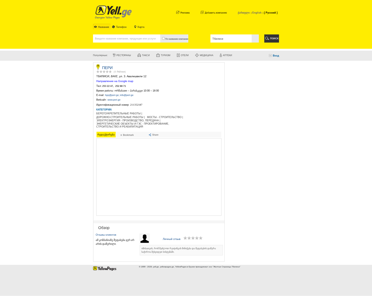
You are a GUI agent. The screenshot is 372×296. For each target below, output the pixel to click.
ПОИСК (274, 38)
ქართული (244, 12)
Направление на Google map (114, 81)
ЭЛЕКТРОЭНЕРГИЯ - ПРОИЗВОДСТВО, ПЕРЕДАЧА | (128, 120)
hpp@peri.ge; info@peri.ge (119, 95)
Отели (185, 55)
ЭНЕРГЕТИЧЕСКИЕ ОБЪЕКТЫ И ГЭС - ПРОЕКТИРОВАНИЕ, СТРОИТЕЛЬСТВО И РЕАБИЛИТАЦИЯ (132, 125)
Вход (276, 55)
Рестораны (123, 55)
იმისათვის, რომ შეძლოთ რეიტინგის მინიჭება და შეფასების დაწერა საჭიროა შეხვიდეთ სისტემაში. (178, 250)
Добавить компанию (216, 12)
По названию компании (176, 39)
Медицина (206, 55)
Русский (271, 12)
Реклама (185, 12)
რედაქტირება (106, 134)
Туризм (165, 55)
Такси (146, 55)
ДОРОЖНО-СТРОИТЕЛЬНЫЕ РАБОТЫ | (120, 117)
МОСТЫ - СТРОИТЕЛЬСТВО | (165, 117)
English (257, 12)
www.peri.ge (114, 99)
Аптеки (227, 55)
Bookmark (128, 135)
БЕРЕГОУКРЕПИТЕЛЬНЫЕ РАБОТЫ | (119, 113)
